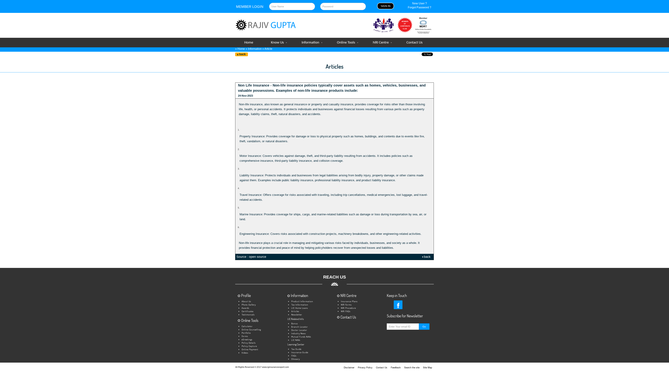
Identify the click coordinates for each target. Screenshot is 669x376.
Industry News (298, 333)
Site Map (427, 367)
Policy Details (249, 342)
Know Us (277, 42)
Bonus (294, 323)
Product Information (302, 301)
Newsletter (296, 314)
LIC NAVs (295, 340)
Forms (245, 336)
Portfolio (246, 332)
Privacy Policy (365, 367)
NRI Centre (381, 42)
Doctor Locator (299, 330)
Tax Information (299, 304)
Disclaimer (349, 367)
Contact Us (414, 42)
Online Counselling (251, 329)
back (242, 54)
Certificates (247, 311)
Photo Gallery (249, 304)
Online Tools (346, 42)
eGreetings (247, 339)
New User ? (419, 3)
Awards (245, 308)
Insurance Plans (349, 301)
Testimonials (248, 314)
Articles (295, 311)
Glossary (295, 359)
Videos (245, 352)
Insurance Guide (299, 352)
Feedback (396, 367)
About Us (246, 301)
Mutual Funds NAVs (301, 336)
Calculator (247, 326)
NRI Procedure (348, 308)
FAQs (293, 355)
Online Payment (250, 349)
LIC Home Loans (299, 308)
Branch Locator (299, 326)
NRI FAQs (345, 311)
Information (310, 42)
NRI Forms (346, 304)
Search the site (412, 367)
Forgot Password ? (419, 7)
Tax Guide (296, 349)
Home (248, 42)
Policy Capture (249, 346)
